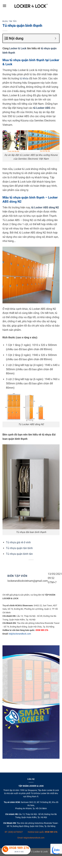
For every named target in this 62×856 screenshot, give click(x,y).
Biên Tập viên (17, 575)
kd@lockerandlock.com (20, 634)
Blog (5, 21)
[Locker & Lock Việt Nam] (31, 6)
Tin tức (13, 21)
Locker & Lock (17, 48)
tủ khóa (24, 78)
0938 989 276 (51, 832)
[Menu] (4, 6)
